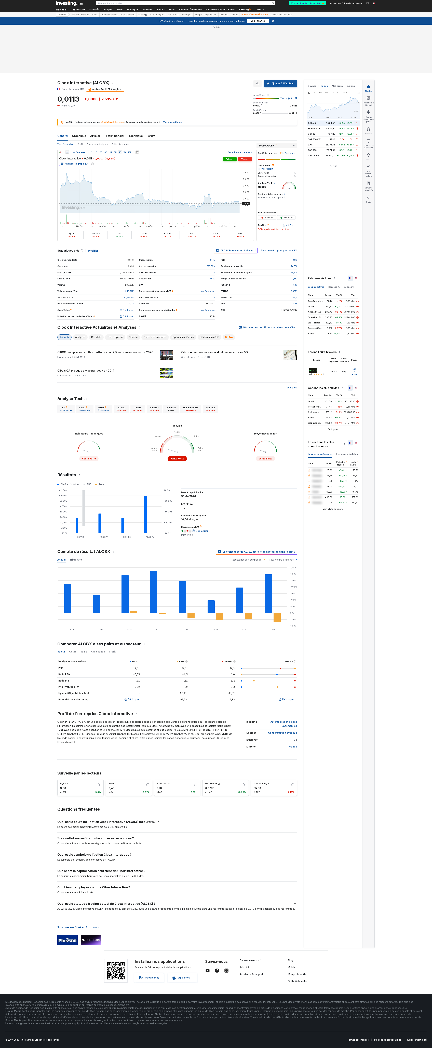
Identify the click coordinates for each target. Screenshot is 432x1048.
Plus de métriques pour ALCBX (279, 250)
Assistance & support (251, 974)
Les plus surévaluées (347, 454)
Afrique (234, 14)
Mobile (291, 967)
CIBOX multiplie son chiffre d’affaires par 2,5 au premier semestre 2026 (105, 352)
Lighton (64, 783)
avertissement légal (416, 1040)
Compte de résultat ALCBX (83, 551)
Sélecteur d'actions (80, 14)
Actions (62, 14)
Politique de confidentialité (387, 1040)
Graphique (79, 136)
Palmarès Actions (319, 278)
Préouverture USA (109, 14)
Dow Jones (313, 155)
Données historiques (97, 144)
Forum (151, 136)
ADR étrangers (157, 14)
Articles (95, 136)
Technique (136, 136)
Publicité (244, 967)
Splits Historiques (120, 144)
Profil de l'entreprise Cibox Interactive (95, 713)
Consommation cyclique (282, 732)
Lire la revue (354, 372)
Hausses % (334, 287)
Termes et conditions (358, 1040)
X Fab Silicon (163, 783)
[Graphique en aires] (67, 152)
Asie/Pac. (224, 14)
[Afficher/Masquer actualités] (137, 152)
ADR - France (173, 14)
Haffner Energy (212, 783)
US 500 (311, 134)
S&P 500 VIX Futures (318, 139)
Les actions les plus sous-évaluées (321, 444)
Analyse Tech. (71, 398)
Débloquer (134, 699)
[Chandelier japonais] (61, 152)
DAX (310, 144)
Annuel (61, 559)
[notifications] (368, 3)
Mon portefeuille (297, 974)
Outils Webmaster (297, 981)
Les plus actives (316, 287)
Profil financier (115, 136)
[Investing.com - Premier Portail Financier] (69, 3)
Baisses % (349, 287)
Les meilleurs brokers (322, 352)
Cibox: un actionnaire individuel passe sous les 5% (215, 352)
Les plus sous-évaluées (320, 454)
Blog (290, 960)
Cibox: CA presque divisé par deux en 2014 (85, 370)
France (95, 14)
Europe (198, 14)
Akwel (112, 783)
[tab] (66, 409)
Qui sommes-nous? (250, 960)
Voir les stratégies (172, 122)
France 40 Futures (317, 128)
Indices (324, 86)
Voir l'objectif (286, 98)
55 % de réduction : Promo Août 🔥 (307, 3)
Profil (80, 144)
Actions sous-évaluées (281, 14)
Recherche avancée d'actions (220, 9)
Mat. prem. (337, 86)
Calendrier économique (190, 9)
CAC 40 (312, 123)
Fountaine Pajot (261, 783)
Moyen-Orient (211, 14)
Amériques (187, 14)
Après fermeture (127, 14)
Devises (312, 86)
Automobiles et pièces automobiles (284, 723)
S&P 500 (312, 150)
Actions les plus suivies (323, 388)
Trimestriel (76, 559)
